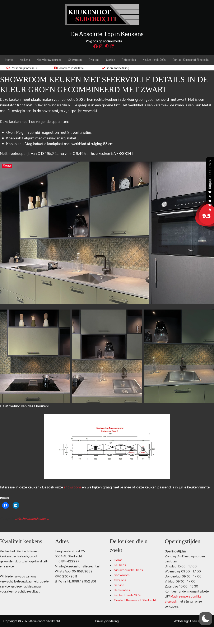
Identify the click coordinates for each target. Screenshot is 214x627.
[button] (205, 618)
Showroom (122, 575)
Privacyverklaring (107, 621)
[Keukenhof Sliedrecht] (203, 229)
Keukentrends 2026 (128, 595)
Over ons (120, 580)
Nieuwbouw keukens (128, 570)
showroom (72, 487)
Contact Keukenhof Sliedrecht (135, 600)
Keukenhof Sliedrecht (107, 14)
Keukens (120, 565)
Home (118, 560)
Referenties (122, 590)
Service (119, 585)
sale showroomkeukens (32, 518)
